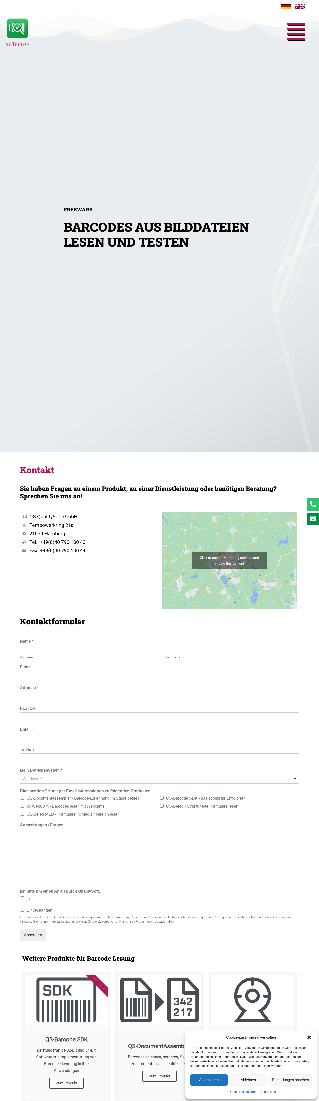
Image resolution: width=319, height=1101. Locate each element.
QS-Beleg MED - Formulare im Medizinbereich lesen (73, 814)
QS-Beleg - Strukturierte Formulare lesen (202, 806)
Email (26, 729)
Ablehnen (248, 1080)
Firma (25, 667)
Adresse (29, 688)
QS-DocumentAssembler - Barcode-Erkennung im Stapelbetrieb (83, 798)
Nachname (172, 657)
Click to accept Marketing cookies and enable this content (229, 560)
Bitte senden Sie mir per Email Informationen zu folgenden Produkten (85, 791)
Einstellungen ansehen (290, 1080)
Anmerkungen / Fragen (42, 825)
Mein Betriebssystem (41, 770)
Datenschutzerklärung (243, 1092)
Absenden (33, 935)
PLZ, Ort (27, 708)
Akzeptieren (209, 1080)
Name (26, 641)
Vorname (26, 657)
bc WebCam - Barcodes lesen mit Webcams (65, 806)
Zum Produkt (66, 1083)
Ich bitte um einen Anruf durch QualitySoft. (60, 891)
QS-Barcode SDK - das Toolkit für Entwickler (205, 798)
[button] (309, 1037)
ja (28, 898)
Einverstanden (39, 910)
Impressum (268, 1092)
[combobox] (159, 779)
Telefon (27, 749)
